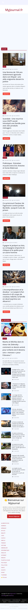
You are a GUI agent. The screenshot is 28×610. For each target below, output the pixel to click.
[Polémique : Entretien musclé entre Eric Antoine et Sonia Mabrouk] (14, 150)
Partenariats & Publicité (13, 601)
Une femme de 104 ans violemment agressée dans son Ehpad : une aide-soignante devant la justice (13, 77)
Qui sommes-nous (6, 600)
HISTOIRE (3, 545)
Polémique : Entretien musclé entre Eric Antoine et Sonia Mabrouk (14, 165)
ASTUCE (3, 530)
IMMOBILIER (4, 548)
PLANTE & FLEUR (5, 560)
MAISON (3, 557)
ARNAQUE (3, 528)
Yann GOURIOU (14, 69)
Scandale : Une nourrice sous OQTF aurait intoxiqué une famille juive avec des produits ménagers (14, 123)
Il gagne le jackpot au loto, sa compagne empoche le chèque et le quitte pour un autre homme (14, 249)
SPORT (3, 572)
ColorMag (3, 595)
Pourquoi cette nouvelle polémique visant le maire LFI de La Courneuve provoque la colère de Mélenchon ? (18, 458)
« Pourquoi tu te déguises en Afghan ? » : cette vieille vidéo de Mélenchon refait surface (18, 386)
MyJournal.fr (14, 10)
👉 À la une (4, 577)
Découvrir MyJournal (14, 516)
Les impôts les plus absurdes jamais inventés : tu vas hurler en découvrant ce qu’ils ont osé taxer (19, 471)
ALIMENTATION (5, 523)
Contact (22, 601)
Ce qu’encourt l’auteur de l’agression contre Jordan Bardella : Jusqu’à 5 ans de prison (14, 206)
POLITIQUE (5, 197)
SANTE (3, 567)
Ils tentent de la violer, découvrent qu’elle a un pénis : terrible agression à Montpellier (19, 447)
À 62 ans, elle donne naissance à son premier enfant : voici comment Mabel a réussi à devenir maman (18, 412)
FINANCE (3, 543)
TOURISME (4, 575)
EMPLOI (3, 540)
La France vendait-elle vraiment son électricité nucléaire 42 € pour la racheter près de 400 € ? (18, 424)
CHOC (4, 66)
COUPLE (3, 538)
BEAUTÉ (3, 533)
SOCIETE (4, 157)
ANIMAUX (3, 525)
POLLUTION (4, 565)
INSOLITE (3, 552)
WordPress (11, 595)
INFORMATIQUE (5, 550)
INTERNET (3, 555)
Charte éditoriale (16, 600)
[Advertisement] (14, 28)
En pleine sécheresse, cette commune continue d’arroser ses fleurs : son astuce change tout (18, 435)
